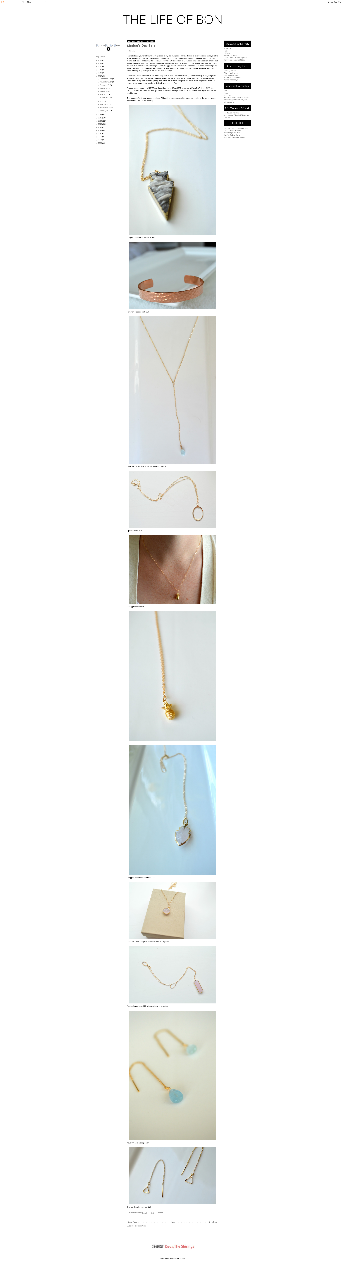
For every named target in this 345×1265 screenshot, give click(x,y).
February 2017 (105, 107)
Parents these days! (231, 80)
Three (226, 93)
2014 (100, 121)
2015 (100, 118)
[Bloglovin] (112, 45)
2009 (100, 137)
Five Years (227, 117)
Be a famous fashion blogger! (234, 137)
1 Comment (159, 1213)
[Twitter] (117, 45)
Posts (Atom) (141, 1226)
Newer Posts (132, 1222)
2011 (100, 130)
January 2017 (105, 111)
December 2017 (106, 79)
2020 (100, 67)
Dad (225, 91)
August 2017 (105, 85)
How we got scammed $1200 (234, 60)
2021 (100, 63)
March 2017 (104, 104)
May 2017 (104, 95)
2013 (100, 124)
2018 (100, 73)
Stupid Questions (230, 71)
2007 (100, 140)
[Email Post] (152, 1213)
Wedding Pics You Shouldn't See (236, 128)
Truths (226, 51)
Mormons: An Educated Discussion (236, 115)
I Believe (227, 53)
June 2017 (104, 91)
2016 (100, 115)
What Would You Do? (231, 75)
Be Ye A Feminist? (230, 55)
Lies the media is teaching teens (235, 58)
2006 (100, 143)
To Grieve (227, 95)
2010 (100, 134)
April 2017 (104, 101)
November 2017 (106, 82)
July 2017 (104, 88)
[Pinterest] (100, 45)
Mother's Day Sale (141, 46)
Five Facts (227, 49)
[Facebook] (108, 51)
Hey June (173, 76)
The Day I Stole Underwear (234, 131)
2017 (100, 76)
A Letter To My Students (232, 78)
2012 (100, 127)
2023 (100, 60)
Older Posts (213, 1222)
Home (173, 1222)
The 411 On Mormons (231, 113)
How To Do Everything (232, 135)
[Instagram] (107, 45)
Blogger (182, 1258)
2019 (100, 70)
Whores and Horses (231, 73)
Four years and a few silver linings (236, 97)
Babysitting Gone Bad (232, 133)
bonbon (137, 1213)
